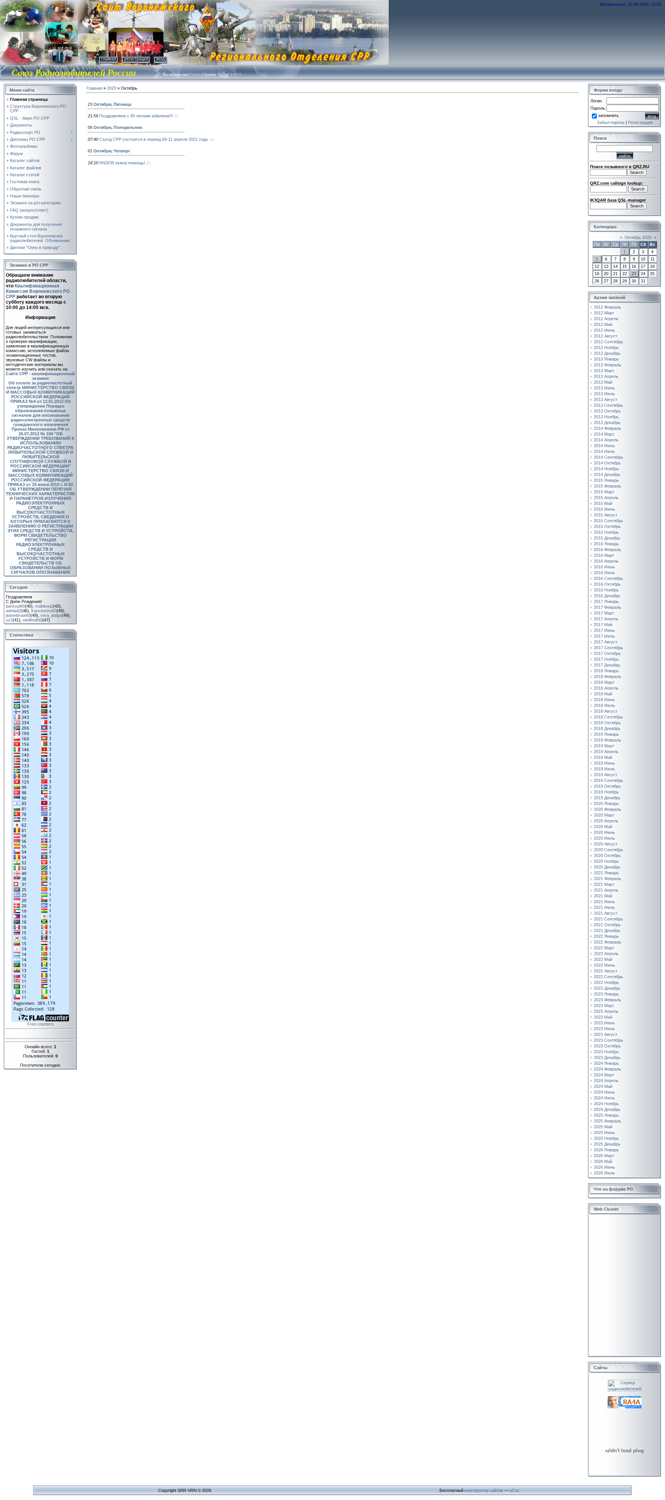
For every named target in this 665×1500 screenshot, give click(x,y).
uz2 (9, 620)
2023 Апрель (606, 1011)
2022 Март (604, 947)
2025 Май (603, 1126)
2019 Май (603, 757)
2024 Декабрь (607, 1109)
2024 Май (603, 1086)
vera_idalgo (51, 615)
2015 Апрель (606, 497)
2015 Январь (606, 480)
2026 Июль (604, 1173)
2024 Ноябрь (606, 1103)
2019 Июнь (604, 763)
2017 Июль (604, 636)
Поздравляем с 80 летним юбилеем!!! (136, 116)
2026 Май (603, 1161)
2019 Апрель (606, 751)
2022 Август (605, 971)
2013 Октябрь (607, 411)
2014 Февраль (607, 428)
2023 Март (604, 1005)
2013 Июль (604, 393)
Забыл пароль (611, 122)
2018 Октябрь (607, 722)
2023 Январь (606, 994)
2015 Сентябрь (608, 520)
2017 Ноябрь (606, 659)
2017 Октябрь (607, 653)
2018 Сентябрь (608, 717)
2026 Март (604, 1155)
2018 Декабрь (607, 728)
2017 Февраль (607, 607)
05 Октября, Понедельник (115, 127)
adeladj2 (13, 610)
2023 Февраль (607, 999)
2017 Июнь (604, 630)
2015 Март (604, 491)
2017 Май (603, 624)
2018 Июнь (604, 699)
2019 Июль (604, 769)
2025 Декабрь (607, 1144)
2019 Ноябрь (606, 792)
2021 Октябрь (607, 924)
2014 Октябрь (607, 463)
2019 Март (604, 745)
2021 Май (603, 896)
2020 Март (604, 815)
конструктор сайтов (483, 1490)
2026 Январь (606, 1150)
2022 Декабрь (607, 988)
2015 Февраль (607, 486)
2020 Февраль (607, 809)
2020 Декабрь (607, 867)
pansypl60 (15, 606)
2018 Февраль (607, 676)
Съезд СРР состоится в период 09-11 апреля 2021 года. (154, 139)
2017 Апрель (606, 618)
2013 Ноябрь (606, 416)
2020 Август (605, 844)
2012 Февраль (607, 307)
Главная (108, 59)
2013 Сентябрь (608, 405)
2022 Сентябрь (608, 976)
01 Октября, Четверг (109, 151)
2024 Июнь (604, 1092)
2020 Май (603, 826)
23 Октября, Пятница (109, 104)
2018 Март (604, 682)
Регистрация (136, 59)
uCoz (515, 1490)
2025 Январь (606, 1115)
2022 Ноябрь (606, 982)
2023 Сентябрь (608, 1040)
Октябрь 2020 (638, 237)
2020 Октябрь (607, 855)
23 (634, 273)
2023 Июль (604, 1028)
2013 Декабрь (607, 422)
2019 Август (605, 774)
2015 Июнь (604, 509)
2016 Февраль (607, 549)
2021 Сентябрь (608, 919)
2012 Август (605, 336)
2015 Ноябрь (606, 532)
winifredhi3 (32, 620)
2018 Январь (606, 670)
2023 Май (603, 1017)
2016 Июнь (604, 567)
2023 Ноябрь (606, 1051)
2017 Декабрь (607, 665)
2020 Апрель (606, 820)
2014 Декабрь (607, 474)
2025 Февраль (607, 1121)
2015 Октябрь (607, 526)
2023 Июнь (604, 1023)
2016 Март (604, 555)
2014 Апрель (606, 440)
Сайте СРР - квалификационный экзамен (40, 376)
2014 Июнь (604, 445)
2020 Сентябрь (608, 849)
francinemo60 (44, 610)
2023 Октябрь (607, 1046)
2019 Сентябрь (608, 780)
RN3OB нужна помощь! (122, 162)
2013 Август (605, 399)
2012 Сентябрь (608, 341)
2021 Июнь (604, 901)
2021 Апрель (606, 890)
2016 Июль (604, 572)
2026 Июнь (604, 1167)
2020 (111, 88)
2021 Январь (606, 872)
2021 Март (604, 884)
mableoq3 (44, 606)
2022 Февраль (607, 942)
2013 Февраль (607, 364)
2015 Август (605, 515)
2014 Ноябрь (606, 468)
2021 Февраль (607, 878)
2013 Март (604, 370)
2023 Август (605, 1034)
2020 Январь (606, 803)
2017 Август (605, 642)
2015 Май (603, 503)
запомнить (608, 115)
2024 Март (604, 1074)
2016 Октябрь (607, 584)
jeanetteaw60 (18, 615)
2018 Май (603, 694)
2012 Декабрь (607, 353)
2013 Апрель (606, 376)
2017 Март (604, 613)
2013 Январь (606, 359)
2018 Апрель (606, 688)
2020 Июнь (604, 832)
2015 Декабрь (607, 538)
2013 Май (603, 382)
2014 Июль (604, 451)
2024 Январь (606, 1063)
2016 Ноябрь (606, 590)
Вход (160, 59)
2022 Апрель (606, 953)
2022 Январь (606, 936)
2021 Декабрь (607, 930)
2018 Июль (604, 705)
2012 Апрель (606, 318)
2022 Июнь (604, 965)
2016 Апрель (606, 561)
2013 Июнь (604, 388)
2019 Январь (606, 734)
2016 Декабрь (607, 595)
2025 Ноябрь (606, 1138)
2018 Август (605, 711)
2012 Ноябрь (606, 347)
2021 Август (605, 913)
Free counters (40, 1024)
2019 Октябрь (607, 786)
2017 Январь (606, 601)
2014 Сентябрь (608, 457)
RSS (238, 74)
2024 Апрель (606, 1080)
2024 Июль (604, 1098)
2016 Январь (606, 543)
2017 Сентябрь (608, 647)
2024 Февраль (607, 1069)
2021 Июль (604, 907)
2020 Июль (604, 838)
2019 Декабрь (607, 797)
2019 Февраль (607, 740)
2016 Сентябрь (608, 578)
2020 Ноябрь (606, 861)
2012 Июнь (604, 330)
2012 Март (604, 313)
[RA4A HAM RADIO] (625, 1398)
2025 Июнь (604, 1132)
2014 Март (604, 434)
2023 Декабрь (607, 1057)
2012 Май (603, 324)
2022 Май (603, 959)
